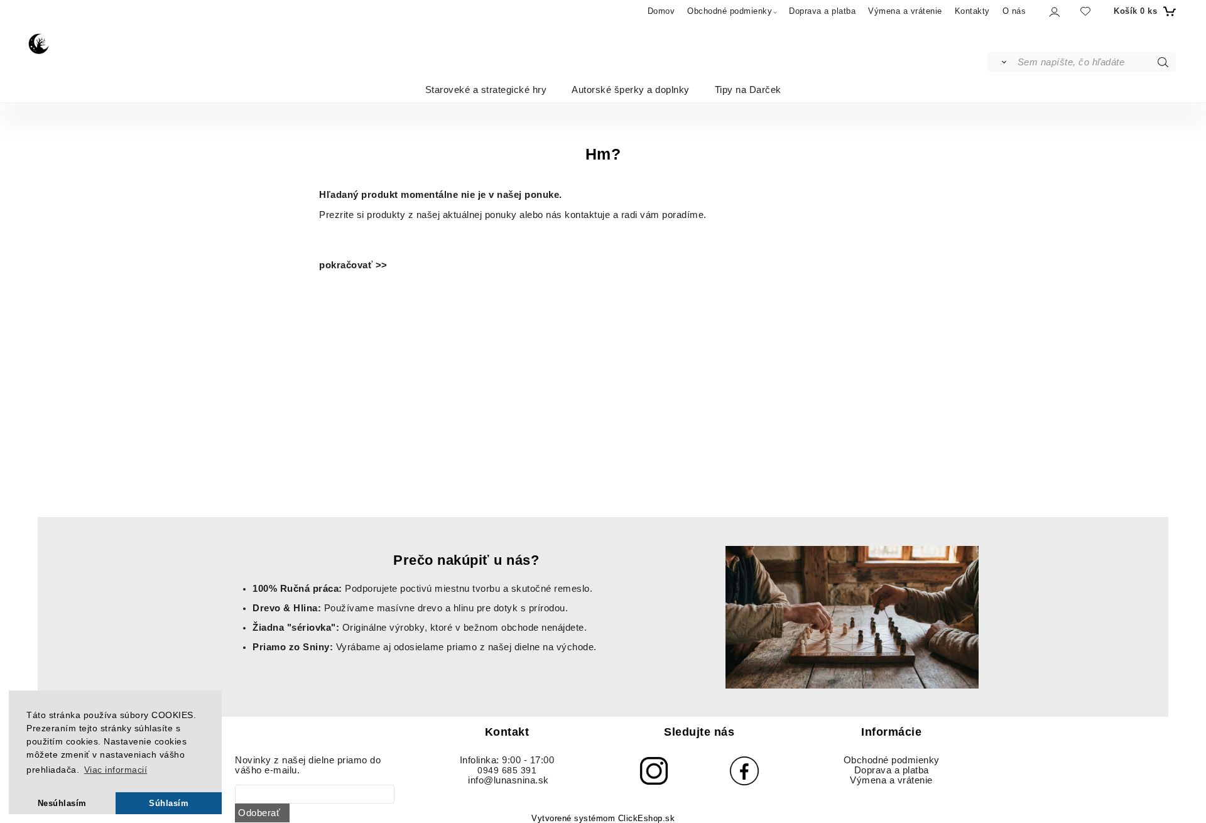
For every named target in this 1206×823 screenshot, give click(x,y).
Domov (661, 11)
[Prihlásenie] (1053, 11)
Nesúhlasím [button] (62, 803)
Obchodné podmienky (729, 11)
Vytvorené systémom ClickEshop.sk (603, 818)
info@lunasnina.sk (508, 780)
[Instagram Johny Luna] (654, 771)
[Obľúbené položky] (1085, 11)
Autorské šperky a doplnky (631, 89)
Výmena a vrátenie (905, 11)
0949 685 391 (506, 770)
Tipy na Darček (748, 89)
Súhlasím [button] (168, 803)
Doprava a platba (822, 11)
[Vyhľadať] (1001, 62)
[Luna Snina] (39, 43)
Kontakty (972, 11)
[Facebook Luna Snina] (744, 771)
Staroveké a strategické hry (486, 89)
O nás (1014, 11)
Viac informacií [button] (116, 770)
